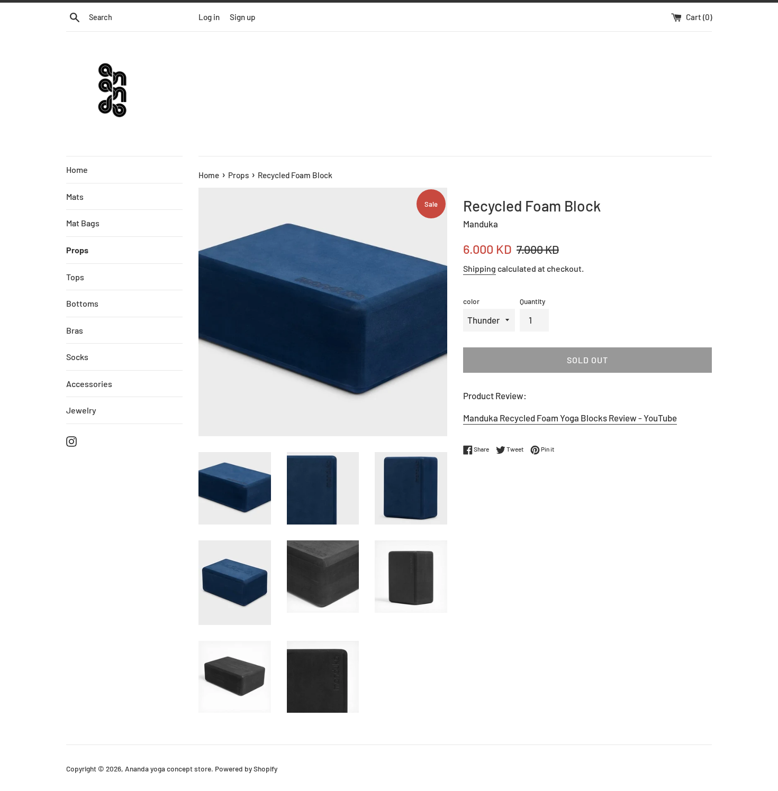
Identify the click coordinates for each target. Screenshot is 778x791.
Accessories (89, 384)
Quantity (532, 301)
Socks (77, 357)
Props (77, 250)
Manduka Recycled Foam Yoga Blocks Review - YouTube (570, 417)
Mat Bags (82, 223)
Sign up (243, 17)
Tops (75, 277)
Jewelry (81, 410)
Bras (74, 330)
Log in (209, 17)
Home (77, 169)
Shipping (479, 268)
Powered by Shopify (246, 768)
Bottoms (82, 303)
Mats (75, 196)
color (471, 301)
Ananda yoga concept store (168, 768)
